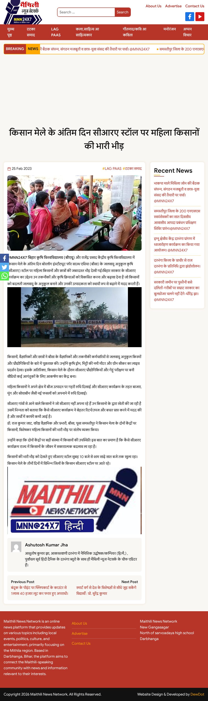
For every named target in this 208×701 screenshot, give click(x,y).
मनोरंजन (170, 29)
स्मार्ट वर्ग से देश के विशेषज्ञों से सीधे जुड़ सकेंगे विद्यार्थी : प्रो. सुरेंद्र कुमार (106, 590)
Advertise (173, 6)
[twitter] (4, 267)
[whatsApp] (4, 276)
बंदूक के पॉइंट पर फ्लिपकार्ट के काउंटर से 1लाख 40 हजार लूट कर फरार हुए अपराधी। (39, 590)
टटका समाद (31, 32)
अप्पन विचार (187, 32)
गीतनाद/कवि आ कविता (134, 32)
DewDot (197, 694)
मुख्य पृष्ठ (10, 32)
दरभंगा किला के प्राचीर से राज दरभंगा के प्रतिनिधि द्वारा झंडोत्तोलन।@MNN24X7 (177, 266)
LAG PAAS (56, 32)
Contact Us (194, 6)
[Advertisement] (104, 95)
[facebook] (4, 258)
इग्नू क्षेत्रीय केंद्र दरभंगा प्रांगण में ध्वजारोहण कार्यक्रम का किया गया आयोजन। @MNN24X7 (176, 245)
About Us (153, 6)
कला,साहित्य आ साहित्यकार (87, 32)
